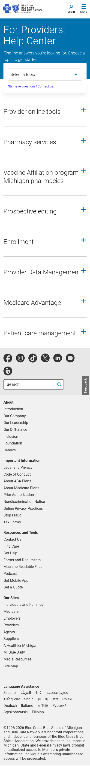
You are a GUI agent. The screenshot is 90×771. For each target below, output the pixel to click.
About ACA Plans (17, 481)
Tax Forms (12, 522)
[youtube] (70, 360)
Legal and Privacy (18, 467)
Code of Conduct (17, 474)
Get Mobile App (15, 580)
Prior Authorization (18, 494)
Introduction (13, 409)
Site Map (10, 666)
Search (14, 384)
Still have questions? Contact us (30, 86)
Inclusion (10, 436)
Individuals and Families (23, 604)
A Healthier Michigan (20, 645)
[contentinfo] (45, 113)
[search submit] (59, 384)
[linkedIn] (57, 360)
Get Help (10, 553)
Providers (11, 625)
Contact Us (12, 539)
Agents (9, 632)
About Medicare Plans (21, 488)
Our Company (14, 416)
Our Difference (15, 429)
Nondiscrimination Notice (24, 501)
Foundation (12, 443)
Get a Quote (13, 587)
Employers (12, 618)
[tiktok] (32, 360)
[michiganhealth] (7, 373)
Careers (9, 450)
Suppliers (11, 638)
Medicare (10, 611)
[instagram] (20, 360)
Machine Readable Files (22, 566)
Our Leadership (15, 422)
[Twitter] (45, 360)
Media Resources (17, 659)
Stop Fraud (12, 515)
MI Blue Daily (14, 652)
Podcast (10, 573)
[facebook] (7, 360)
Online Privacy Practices (23, 508)
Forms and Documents (22, 560)
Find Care (11, 546)
